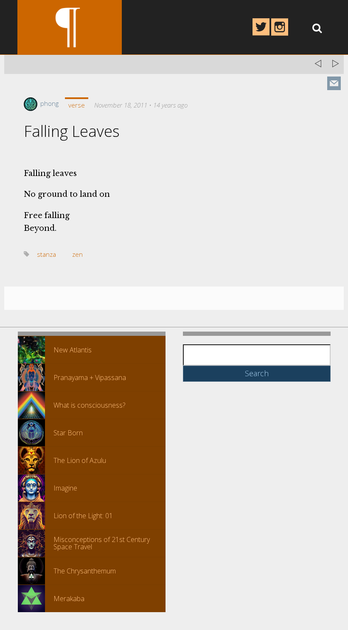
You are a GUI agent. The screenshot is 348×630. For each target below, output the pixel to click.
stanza (46, 254)
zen (77, 254)
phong (49, 103)
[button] (31, 349)
